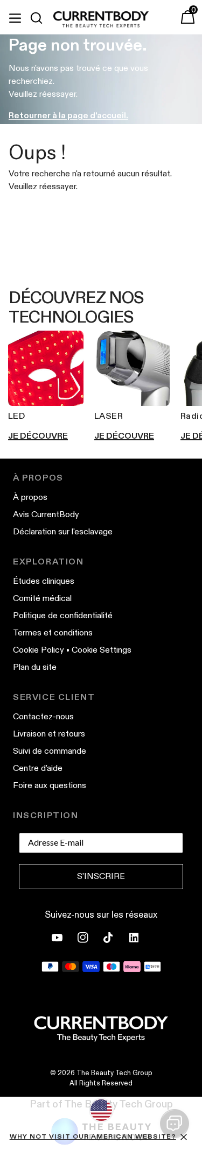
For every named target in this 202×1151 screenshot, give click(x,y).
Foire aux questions (49, 785)
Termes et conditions (53, 632)
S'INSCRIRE (101, 876)
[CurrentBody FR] (101, 19)
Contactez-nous (43, 716)
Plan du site (35, 667)
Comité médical (42, 598)
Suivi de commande (49, 751)
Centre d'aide (37, 768)
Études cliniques (43, 581)
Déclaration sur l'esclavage (63, 531)
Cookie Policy (38, 650)
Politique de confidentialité (63, 615)
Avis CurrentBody (46, 514)
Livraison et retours (49, 733)
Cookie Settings (101, 650)
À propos (30, 497)
